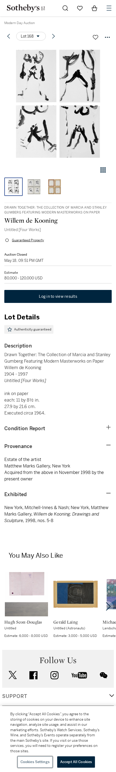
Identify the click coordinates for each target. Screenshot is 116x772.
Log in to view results (58, 296)
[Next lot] (53, 36)
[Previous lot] (8, 36)
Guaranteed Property (28, 240)
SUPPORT (14, 696)
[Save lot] (95, 37)
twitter (13, 675)
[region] (58, 739)
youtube (79, 675)
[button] (58, 103)
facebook (33, 675)
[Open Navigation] (109, 8)
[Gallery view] (103, 170)
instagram (54, 675)
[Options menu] (107, 37)
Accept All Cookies (76, 762)
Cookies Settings (35, 762)
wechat (103, 675)
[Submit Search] (65, 8)
